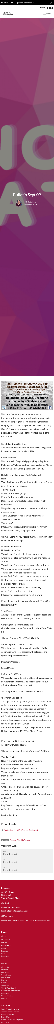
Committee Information (10, 990)
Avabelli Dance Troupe (10, 1012)
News (3, 948)
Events (4, 942)
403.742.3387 (14, 907)
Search (42, 8)
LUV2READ (5, 1022)
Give (3, 953)
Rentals (4, 983)
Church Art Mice (7, 1014)
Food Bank (5, 956)
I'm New (4, 970)
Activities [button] (5, 945)
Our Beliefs (5, 977)
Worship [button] (4, 939)
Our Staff (5, 972)
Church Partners (7, 996)
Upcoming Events (9, 845)
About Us (5, 967)
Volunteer (5, 985)
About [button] (3, 936)
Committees (6, 975)
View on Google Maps (10, 898)
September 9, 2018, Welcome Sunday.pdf (21, 830)
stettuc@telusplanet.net (17, 911)
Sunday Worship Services (20, 840)
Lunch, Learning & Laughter (12, 1020)
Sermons (4, 951)
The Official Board (8, 988)
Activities (5, 1005)
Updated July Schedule (25, 2)
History (4, 980)
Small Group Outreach (10, 1009)
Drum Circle (5, 1017)
